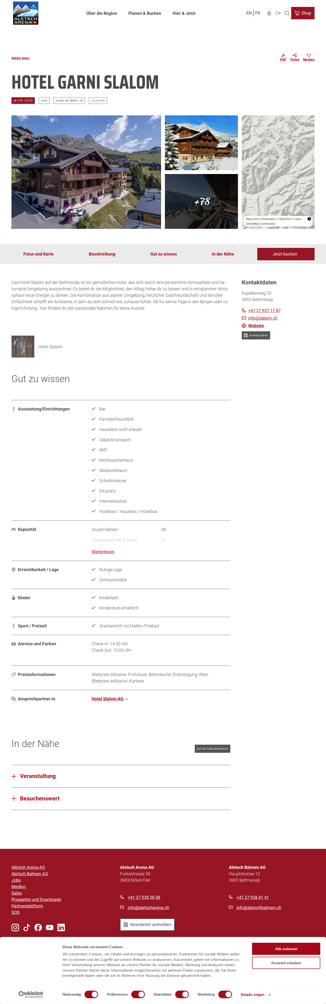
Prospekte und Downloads (36, 899)
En (249, 12)
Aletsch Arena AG (28, 867)
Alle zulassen (286, 949)
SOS (15, 912)
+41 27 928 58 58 (144, 897)
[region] (278, 172)
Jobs (16, 880)
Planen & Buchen (144, 13)
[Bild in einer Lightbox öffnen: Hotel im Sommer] (86, 172)
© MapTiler (284, 219)
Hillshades (267, 219)
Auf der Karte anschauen (212, 748)
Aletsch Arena (20, 58)
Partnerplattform (27, 905)
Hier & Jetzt (184, 13)
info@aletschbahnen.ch (259, 907)
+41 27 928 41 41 (253, 897)
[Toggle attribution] (309, 219)
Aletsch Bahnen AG (29, 873)
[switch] (138, 994)
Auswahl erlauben (286, 963)
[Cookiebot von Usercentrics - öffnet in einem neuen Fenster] (31, 994)
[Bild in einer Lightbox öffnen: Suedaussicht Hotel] (201, 201)
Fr (257, 12)
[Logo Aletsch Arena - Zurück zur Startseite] (25, 13)
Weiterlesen (103, 551)
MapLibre (252, 219)
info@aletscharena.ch (148, 907)
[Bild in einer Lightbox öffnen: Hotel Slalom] (22, 346)
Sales (16, 893)
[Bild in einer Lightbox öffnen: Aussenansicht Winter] (201, 142)
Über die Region (101, 13)
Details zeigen (252, 995)
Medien (18, 886)
